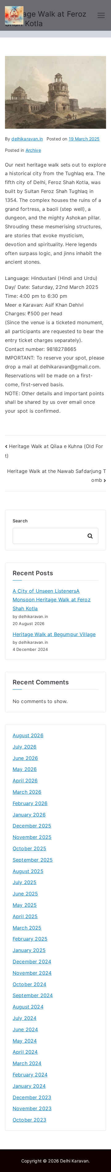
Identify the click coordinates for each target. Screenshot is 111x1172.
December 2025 (32, 826)
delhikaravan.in (27, 138)
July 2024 (24, 1018)
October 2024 (29, 984)
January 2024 (29, 1086)
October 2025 (29, 848)
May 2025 (25, 905)
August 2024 (28, 1007)
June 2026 (25, 758)
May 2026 (25, 769)
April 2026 (25, 780)
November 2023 (32, 1108)
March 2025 (27, 928)
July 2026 (24, 747)
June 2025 (25, 894)
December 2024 (32, 961)
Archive (33, 150)
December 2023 (32, 1097)
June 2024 (25, 1029)
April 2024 (25, 1052)
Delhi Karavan (74, 1160)
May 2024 (25, 1041)
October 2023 (29, 1120)
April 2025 (25, 916)
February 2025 (30, 939)
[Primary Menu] (101, 15)
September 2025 (33, 860)
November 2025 (32, 837)
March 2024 (27, 1063)
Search (20, 520)
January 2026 (29, 815)
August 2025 (28, 871)
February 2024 (30, 1075)
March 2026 (27, 792)
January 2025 (29, 950)
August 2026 (28, 735)
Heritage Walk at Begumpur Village (54, 634)
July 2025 (24, 882)
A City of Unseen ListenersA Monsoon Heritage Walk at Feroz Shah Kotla (52, 600)
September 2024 (33, 995)
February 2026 (30, 803)
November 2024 (32, 973)
